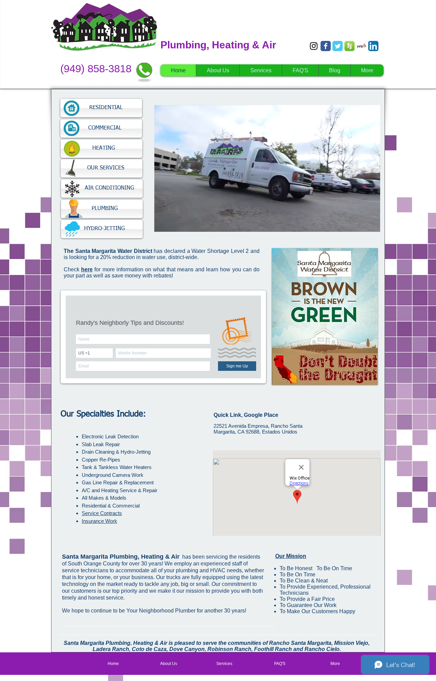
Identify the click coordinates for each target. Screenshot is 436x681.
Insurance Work (99, 521)
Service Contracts (102, 513)
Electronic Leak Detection (110, 436)
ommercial (128, 506)
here (87, 269)
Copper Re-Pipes (101, 460)
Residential (94, 506)
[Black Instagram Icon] (314, 46)
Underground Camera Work (112, 475)
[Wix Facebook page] (326, 46)
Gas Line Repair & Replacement (118, 482)
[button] (371, 224)
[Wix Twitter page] (337, 46)
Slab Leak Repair (101, 444)
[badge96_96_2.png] (349, 46)
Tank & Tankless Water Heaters (117, 467)
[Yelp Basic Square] (361, 46)
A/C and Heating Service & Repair (119, 490)
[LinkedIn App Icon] (373, 46)
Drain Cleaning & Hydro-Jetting (116, 452)
